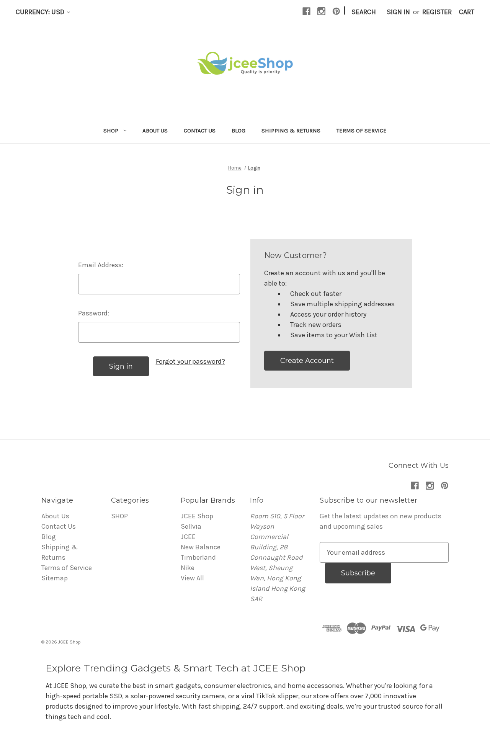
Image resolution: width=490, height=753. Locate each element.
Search (363, 12)
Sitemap (54, 578)
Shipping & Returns (290, 130)
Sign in (398, 12)
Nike (187, 568)
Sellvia (191, 526)
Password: (93, 313)
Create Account (307, 360)
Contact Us (200, 130)
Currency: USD (41, 12)
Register (437, 12)
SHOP (110, 130)
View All (192, 578)
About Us (155, 130)
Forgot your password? (190, 361)
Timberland (198, 557)
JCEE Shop (197, 516)
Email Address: (100, 265)
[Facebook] (306, 11)
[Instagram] (321, 11)
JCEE (188, 536)
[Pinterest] (336, 11)
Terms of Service (361, 130)
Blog (238, 130)
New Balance (200, 547)
